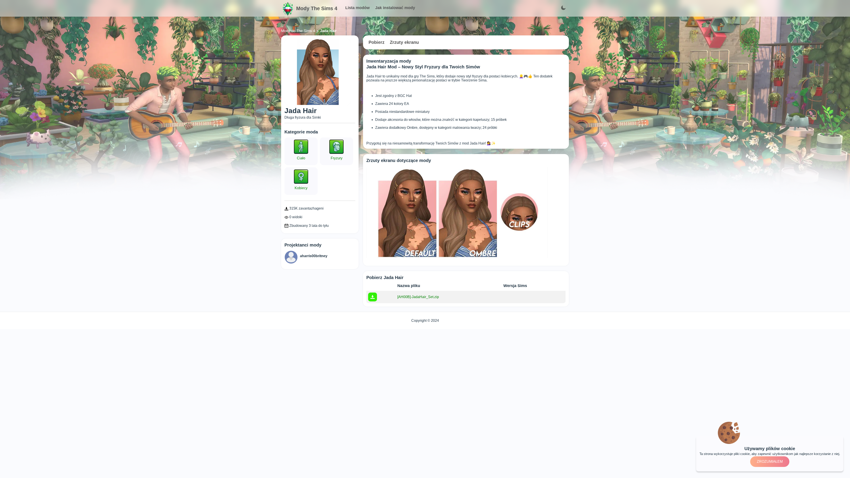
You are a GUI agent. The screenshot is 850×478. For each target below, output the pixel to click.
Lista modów (357, 8)
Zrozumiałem (770, 461)
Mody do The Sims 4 (298, 31)
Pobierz (376, 42)
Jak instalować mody (395, 8)
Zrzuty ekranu (404, 42)
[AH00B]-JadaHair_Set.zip (418, 297)
